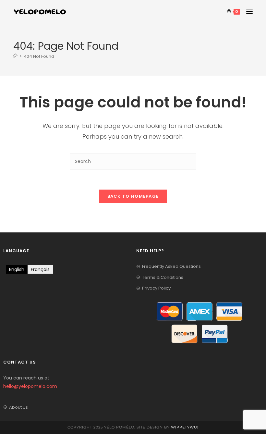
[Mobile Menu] (247, 11)
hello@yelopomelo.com (30, 386)
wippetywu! (185, 427)
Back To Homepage (133, 196)
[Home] (15, 56)
